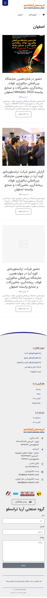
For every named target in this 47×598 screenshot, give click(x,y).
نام (43, 515)
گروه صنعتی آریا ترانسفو (25, 509)
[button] (5, 3)
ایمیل (42, 526)
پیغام (42, 537)
